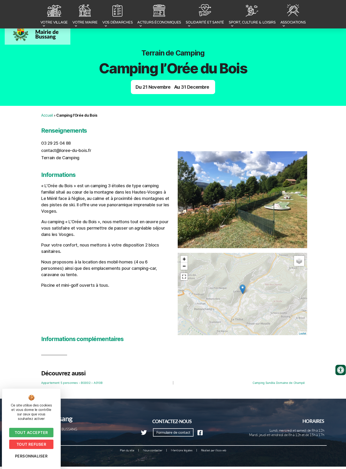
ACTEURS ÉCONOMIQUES (159, 22)
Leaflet (302, 333)
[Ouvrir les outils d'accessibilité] (340, 370)
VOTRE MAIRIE (85, 22)
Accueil (47, 115)
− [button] (184, 266)
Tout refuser (31, 444)
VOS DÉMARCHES (117, 22)
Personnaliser (31, 456)
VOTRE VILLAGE (54, 22)
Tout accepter (31, 432)
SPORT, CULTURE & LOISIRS (252, 22)
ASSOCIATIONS (293, 22)
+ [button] (184, 259)
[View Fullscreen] (184, 276)
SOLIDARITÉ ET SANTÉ (205, 22)
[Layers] (299, 261)
